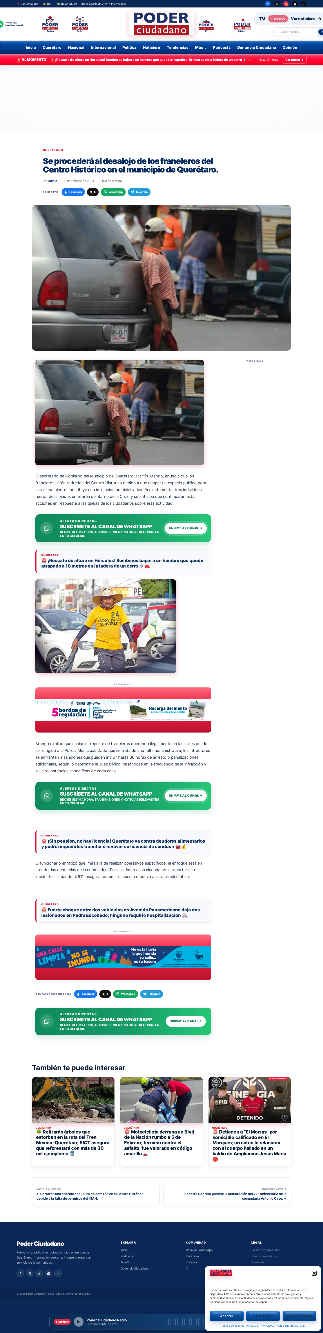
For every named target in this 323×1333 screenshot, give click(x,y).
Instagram (192, 1262)
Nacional (76, 47)
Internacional (103, 47)
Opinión (290, 47)
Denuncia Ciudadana (256, 47)
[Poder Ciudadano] (161, 24)
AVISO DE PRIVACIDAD (260, 1325)
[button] (314, 1273)
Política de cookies (232, 1325)
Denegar (263, 1316)
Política (129, 47)
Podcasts (222, 47)
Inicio (31, 47)
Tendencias (178, 47)
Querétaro (52, 47)
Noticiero (151, 47)
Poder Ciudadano (40, 1244)
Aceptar (226, 1316)
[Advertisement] (161, 98)
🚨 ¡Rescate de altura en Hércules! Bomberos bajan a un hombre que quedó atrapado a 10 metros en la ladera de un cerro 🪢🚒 (122, 563)
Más (199, 47)
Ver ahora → (294, 60)
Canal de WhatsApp (199, 1250)
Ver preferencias (299, 1316)
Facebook (192, 1256)
